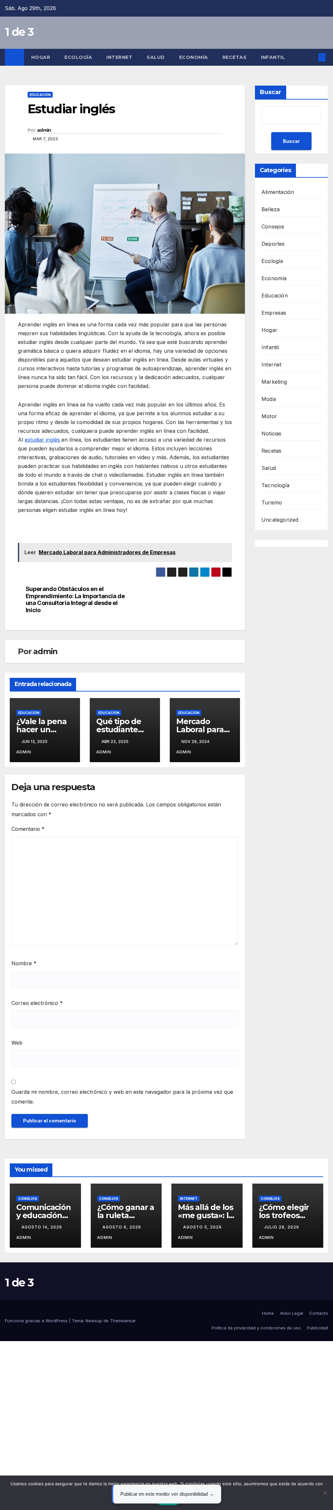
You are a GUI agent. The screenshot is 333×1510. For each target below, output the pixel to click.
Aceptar (168, 1500)
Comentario (28, 829)
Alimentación (277, 192)
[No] (325, 1492)
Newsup (94, 1320)
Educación (40, 95)
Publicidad (317, 1327)
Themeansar (123, 1320)
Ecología (78, 57)
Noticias (271, 433)
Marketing (274, 381)
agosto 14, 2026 (42, 1227)
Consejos (273, 226)
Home (268, 1313)
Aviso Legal (291, 1313)
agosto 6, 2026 (122, 1227)
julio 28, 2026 (282, 1227)
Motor (269, 416)
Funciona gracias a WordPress (37, 1320)
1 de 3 (19, 32)
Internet (119, 57)
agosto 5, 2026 (203, 1227)
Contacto (318, 1313)
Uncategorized (280, 519)
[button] (311, 57)
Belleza (270, 209)
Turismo (271, 502)
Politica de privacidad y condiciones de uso (256, 1327)
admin (44, 130)
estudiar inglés (43, 439)
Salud (156, 57)
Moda (268, 399)
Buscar (270, 92)
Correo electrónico (37, 1003)
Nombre (23, 963)
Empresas (273, 312)
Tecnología (275, 485)
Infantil (273, 57)
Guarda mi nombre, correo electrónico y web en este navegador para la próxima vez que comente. (122, 1097)
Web (16, 1042)
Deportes (273, 243)
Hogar (40, 57)
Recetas (234, 57)
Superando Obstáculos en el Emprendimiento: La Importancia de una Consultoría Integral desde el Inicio (75, 599)
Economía (193, 57)
